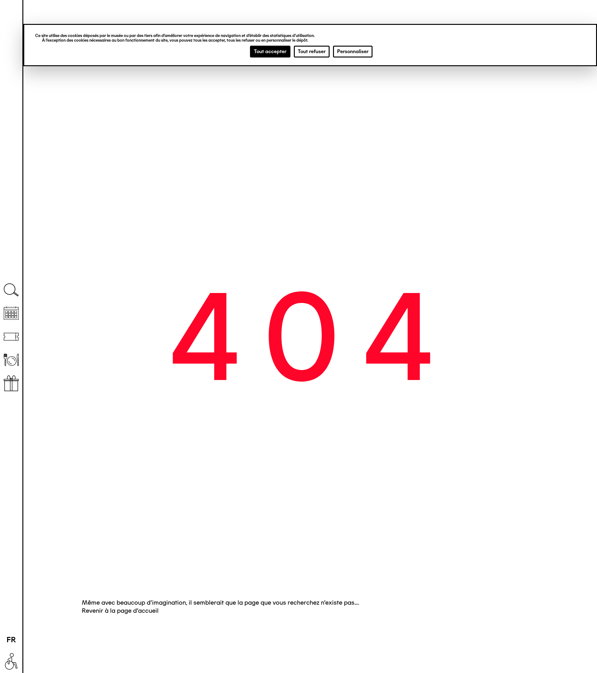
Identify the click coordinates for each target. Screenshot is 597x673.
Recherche (11, 290)
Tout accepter (270, 51)
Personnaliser (352, 51)
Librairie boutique (11, 383)
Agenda (11, 313)
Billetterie (11, 336)
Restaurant (11, 360)
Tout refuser (312, 51)
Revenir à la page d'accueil (120, 610)
